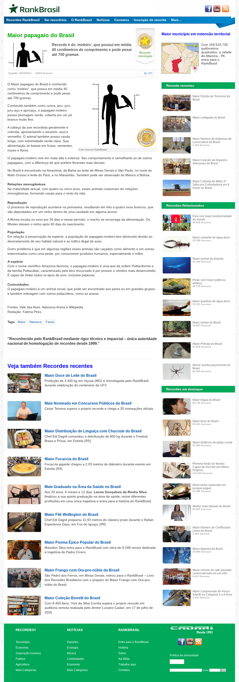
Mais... (176, 20)
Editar (179, 661)
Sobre (122, 653)
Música (71, 653)
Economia (22, 647)
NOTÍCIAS (75, 630)
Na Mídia (124, 658)
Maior (21, 322)
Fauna (50, 322)
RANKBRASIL (129, 630)
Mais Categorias (26, 670)
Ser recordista (55, 20)
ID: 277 (148, 73)
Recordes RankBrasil (23, 20)
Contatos (121, 20)
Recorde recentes (180, 85)
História (123, 647)
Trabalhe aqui (127, 664)
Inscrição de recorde (150, 20)
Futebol (20, 658)
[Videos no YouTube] (217, 9)
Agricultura (22, 664)
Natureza (35, 322)
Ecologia (72, 647)
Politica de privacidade (184, 655)
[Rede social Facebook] (208, 9)
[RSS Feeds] (226, 9)
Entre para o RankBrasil (133, 642)
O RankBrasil (81, 20)
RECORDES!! (26, 630)
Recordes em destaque (184, 389)
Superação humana (28, 653)
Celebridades (75, 658)
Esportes (72, 642)
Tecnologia (23, 642)
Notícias (103, 20)
